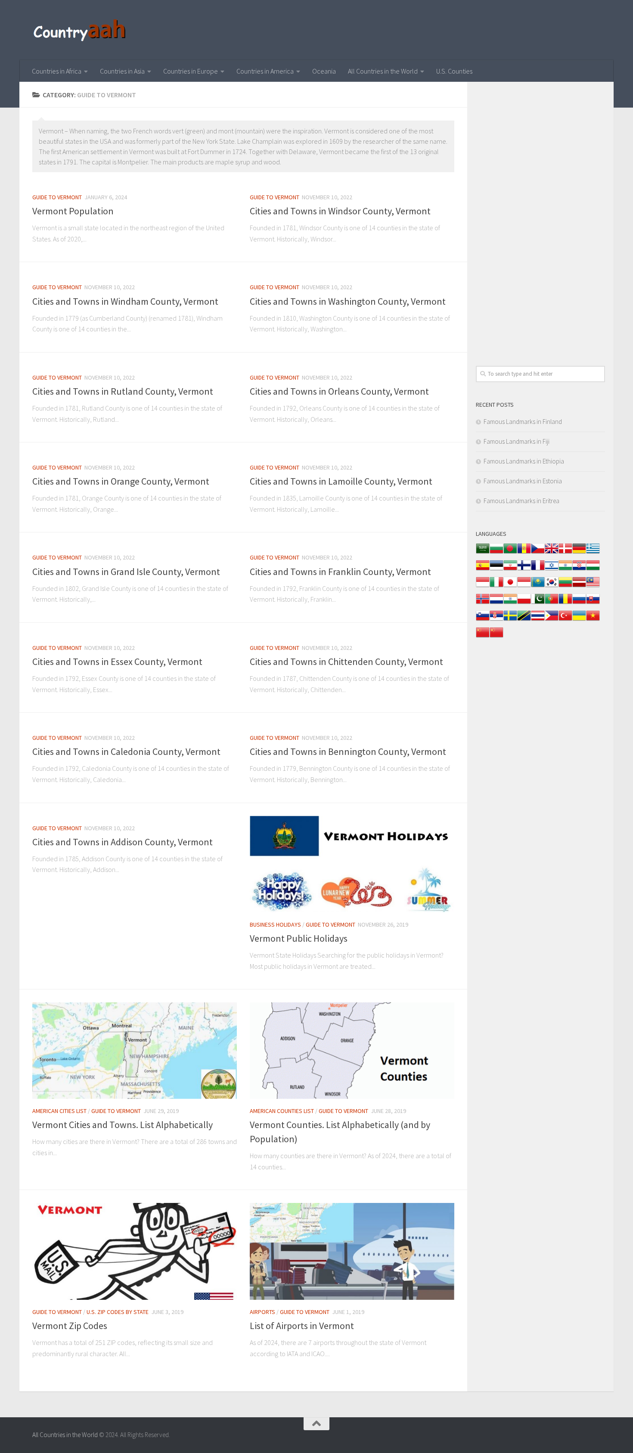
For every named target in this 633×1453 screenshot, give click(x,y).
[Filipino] (552, 620)
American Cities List (59, 1111)
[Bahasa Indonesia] (483, 586)
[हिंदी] (565, 570)
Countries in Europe (190, 71)
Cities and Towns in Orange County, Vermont (120, 481)
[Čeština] (538, 553)
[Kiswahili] (524, 620)
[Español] (483, 570)
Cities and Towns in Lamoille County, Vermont (341, 481)
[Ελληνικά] (593, 553)
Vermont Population (73, 211)
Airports (262, 1312)
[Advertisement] (540, 219)
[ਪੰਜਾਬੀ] (510, 603)
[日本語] (510, 586)
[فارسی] (510, 570)
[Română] (565, 603)
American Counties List (282, 1111)
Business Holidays (275, 924)
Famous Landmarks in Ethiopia (524, 461)
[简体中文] (483, 637)
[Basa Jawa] (524, 586)
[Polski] (524, 603)
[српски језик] (496, 620)
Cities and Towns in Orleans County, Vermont (339, 391)
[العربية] (483, 553)
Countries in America (265, 71)
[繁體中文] (496, 637)
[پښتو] (538, 603)
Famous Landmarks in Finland (523, 421)
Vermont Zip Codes (69, 1326)
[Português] (552, 603)
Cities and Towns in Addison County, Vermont (122, 842)
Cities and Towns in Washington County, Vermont (348, 301)
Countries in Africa (56, 71)
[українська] (579, 620)
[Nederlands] (496, 603)
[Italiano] (496, 586)
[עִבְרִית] (552, 570)
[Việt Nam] (593, 620)
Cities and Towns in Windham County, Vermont (125, 301)
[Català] (524, 553)
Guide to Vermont (57, 197)
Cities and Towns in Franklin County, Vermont (340, 572)
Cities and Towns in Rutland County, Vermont (122, 391)
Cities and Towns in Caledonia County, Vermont (126, 751)
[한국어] (552, 586)
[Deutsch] (579, 553)
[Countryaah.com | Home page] (80, 30)
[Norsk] (483, 603)
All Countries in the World (383, 71)
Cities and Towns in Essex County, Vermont (117, 661)
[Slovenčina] (593, 603)
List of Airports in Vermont (302, 1326)
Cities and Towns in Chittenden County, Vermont (346, 661)
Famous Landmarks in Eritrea (521, 501)
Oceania (324, 71)
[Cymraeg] (552, 553)
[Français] (538, 570)
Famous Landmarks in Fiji (516, 441)
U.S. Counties (454, 71)
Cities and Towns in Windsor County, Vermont (340, 211)
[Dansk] (565, 553)
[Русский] (579, 603)
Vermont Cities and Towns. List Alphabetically (122, 1125)
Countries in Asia (122, 71)
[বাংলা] (510, 553)
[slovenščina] (483, 620)
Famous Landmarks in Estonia (523, 481)
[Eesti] (496, 570)
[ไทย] (538, 620)
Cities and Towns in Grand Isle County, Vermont (126, 572)
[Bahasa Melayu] (593, 586)
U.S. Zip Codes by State (118, 1312)
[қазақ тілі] (538, 586)
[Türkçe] (565, 620)
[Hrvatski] (579, 570)
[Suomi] (524, 570)
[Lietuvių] (565, 586)
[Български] (496, 553)
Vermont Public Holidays (299, 938)
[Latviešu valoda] (579, 586)
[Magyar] (593, 570)
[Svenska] (510, 620)
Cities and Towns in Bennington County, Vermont (348, 751)
